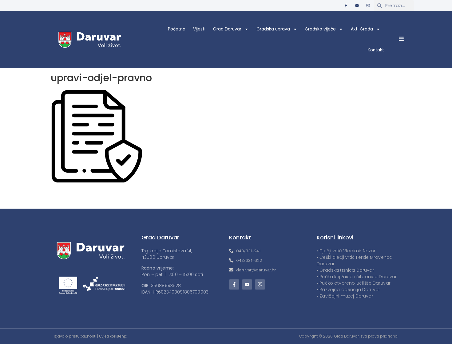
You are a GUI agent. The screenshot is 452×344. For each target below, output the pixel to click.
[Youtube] (357, 5)
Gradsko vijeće (320, 29)
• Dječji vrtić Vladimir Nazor (346, 251)
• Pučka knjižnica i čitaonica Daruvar (357, 277)
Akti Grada (362, 29)
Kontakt (376, 50)
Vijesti (199, 29)
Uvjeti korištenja (113, 336)
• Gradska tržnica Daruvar (345, 270)
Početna (176, 29)
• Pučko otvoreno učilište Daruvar (354, 283)
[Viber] (368, 5)
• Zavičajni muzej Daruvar (345, 296)
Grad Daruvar (227, 29)
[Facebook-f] (345, 5)
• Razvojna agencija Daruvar (348, 289)
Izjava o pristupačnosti (75, 336)
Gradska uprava (273, 29)
